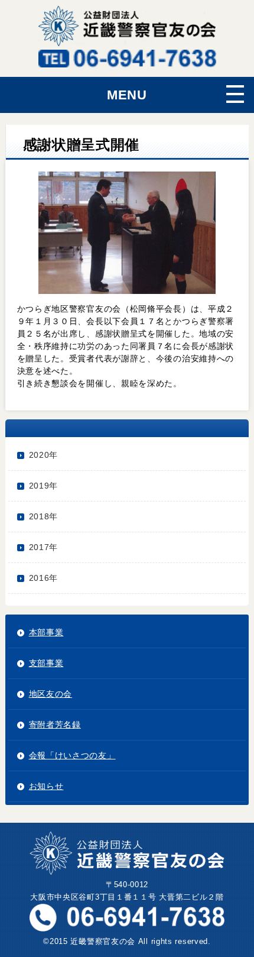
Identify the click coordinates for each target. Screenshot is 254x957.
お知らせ (46, 786)
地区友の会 (51, 694)
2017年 (43, 547)
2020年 (43, 455)
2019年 (43, 485)
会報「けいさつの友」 (72, 755)
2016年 (43, 578)
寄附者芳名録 (55, 724)
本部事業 (46, 632)
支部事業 (46, 663)
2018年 (43, 516)
